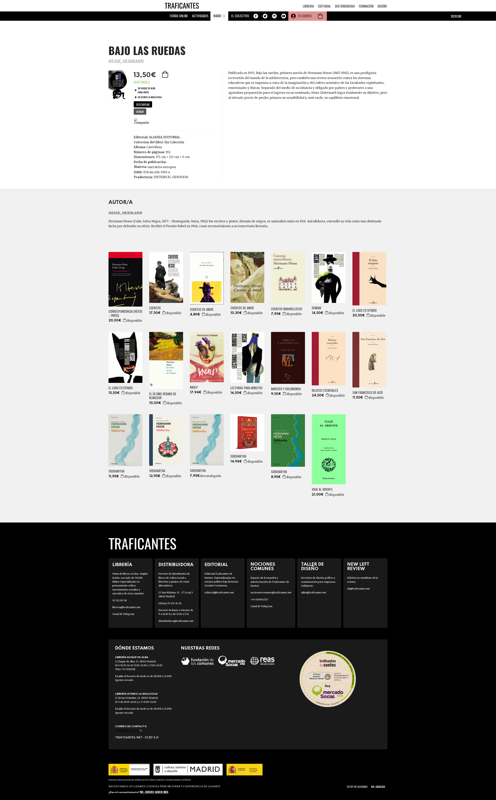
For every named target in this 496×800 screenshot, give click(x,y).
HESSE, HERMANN (126, 61)
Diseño (382, 6)
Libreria (308, 6)
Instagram (274, 16)
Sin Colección (174, 142)
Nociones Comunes (263, 566)
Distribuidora (345, 6)
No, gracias (378, 787)
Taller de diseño (312, 566)
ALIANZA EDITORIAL (164, 137)
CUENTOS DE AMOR (201, 310)
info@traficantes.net (128, 730)
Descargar (143, 104)
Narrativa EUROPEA (162, 167)
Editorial (324, 6)
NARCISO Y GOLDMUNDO (286, 389)
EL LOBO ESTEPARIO (364, 310)
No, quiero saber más (154, 792)
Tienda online (178, 15)
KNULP (194, 387)
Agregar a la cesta (165, 74)
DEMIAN (316, 308)
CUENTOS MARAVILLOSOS (286, 309)
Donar (140, 111)
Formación (366, 6)
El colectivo (240, 15)
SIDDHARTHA (116, 471)
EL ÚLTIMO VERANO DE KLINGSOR (162, 396)
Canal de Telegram (123, 614)
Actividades (200, 15)
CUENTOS (155, 308)
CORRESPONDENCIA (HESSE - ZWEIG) (125, 313)
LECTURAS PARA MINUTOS (246, 388)
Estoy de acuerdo (357, 787)
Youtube (283, 16)
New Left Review (358, 566)
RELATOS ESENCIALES (325, 390)
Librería (122, 565)
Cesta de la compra (320, 16)
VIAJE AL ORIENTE (322, 489)
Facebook (255, 16)
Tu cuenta (305, 15)
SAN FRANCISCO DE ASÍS (367, 393)
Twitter (265, 16)
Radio (217, 15)
